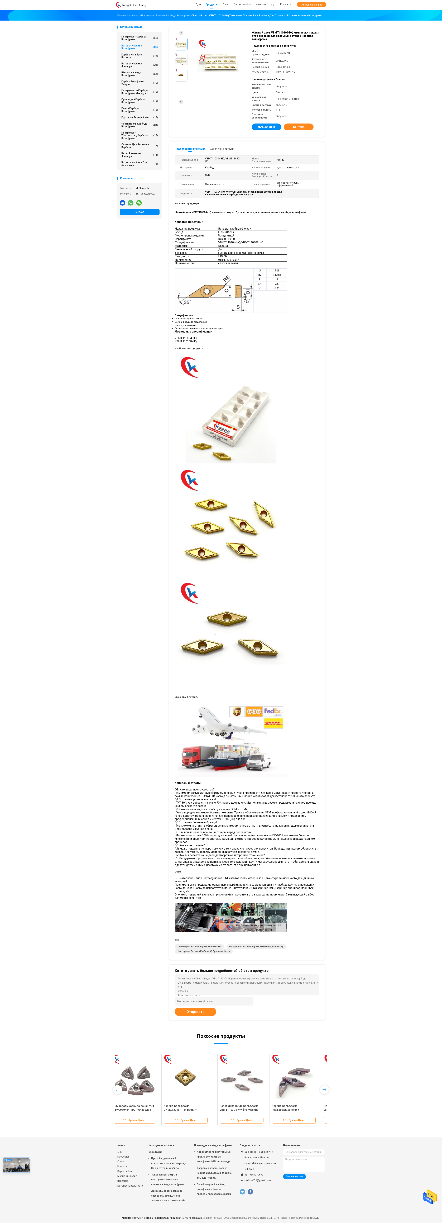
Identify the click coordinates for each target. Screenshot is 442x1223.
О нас (120, 1161)
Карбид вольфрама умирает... (139, 83)
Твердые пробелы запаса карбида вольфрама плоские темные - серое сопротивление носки (214, 1173)
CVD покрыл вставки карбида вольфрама (199, 946)
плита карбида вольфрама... (139, 110)
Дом (120, 1151)
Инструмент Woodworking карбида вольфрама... (139, 135)
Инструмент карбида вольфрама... (139, 38)
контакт (139, 212)
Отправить (195, 1012)
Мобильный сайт (127, 1176)
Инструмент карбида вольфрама (161, 1148)
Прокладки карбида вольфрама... (139, 101)
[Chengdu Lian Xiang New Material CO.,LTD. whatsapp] (130, 202)
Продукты (123, 1156)
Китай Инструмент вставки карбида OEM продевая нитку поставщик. (162, 1217)
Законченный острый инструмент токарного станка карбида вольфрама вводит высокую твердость (168, 1180)
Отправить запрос (311, 4)
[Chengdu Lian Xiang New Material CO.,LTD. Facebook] (250, 1192)
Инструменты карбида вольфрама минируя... (139, 92)
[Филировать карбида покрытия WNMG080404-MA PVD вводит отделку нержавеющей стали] (246, 1077)
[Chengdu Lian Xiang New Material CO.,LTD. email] (122, 202)
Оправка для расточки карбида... (139, 146)
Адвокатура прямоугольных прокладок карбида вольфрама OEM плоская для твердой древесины (214, 1157)
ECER (317, 1217)
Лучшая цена (267, 127)
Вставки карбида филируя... (139, 65)
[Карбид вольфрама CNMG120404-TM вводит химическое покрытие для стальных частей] (298, 1077)
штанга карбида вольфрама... (139, 74)
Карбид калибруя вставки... (139, 56)
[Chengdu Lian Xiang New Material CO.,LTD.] (131, 5)
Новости (122, 1166)
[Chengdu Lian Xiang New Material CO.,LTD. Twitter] (242, 1192)
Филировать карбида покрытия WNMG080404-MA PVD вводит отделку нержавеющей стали (245, 1109)
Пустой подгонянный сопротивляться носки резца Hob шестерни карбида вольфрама (168, 1163)
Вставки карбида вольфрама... (139, 47)
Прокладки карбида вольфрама (213, 1145)
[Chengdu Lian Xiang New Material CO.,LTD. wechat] (139, 202)
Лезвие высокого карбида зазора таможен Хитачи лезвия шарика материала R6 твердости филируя (168, 1196)
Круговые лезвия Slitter (139, 117)
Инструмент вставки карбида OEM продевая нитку (256, 946)
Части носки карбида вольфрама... (139, 125)
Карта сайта (124, 1171)
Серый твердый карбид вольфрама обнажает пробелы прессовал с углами (214, 1189)
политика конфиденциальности (129, 1183)
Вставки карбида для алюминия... (139, 164)
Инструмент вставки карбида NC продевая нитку (204, 951)
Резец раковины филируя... (139, 155)
